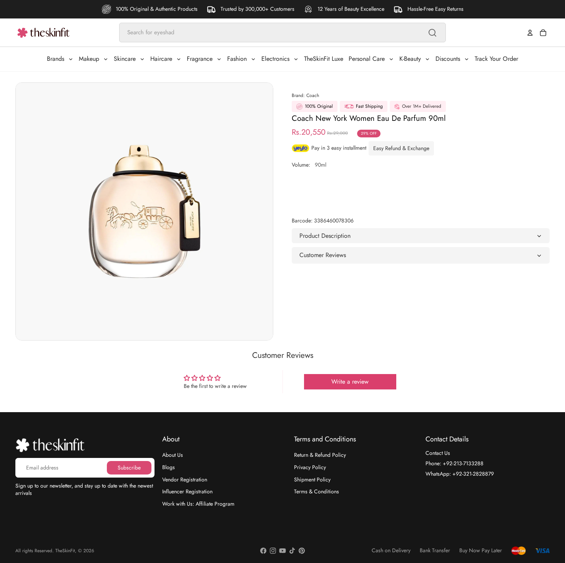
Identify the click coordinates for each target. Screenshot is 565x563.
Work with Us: (198, 503)
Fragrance (200, 58)
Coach (312, 95)
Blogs (168, 467)
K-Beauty (410, 58)
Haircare (161, 58)
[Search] (432, 32)
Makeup (89, 58)
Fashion (237, 58)
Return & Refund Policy (320, 455)
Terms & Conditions (316, 491)
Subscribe (129, 467)
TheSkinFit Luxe (323, 58)
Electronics (275, 58)
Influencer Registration (187, 491)
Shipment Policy (312, 479)
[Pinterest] (302, 550)
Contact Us (437, 453)
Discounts (447, 58)
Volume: (309, 165)
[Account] (530, 32)
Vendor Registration (184, 479)
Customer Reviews (322, 255)
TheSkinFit (65, 550)
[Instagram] (273, 550)
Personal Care (367, 58)
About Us (172, 455)
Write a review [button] (350, 381)
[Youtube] (282, 550)
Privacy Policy (310, 467)
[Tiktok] (292, 550)
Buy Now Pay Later (480, 550)
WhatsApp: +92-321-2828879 (459, 473)
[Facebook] (263, 550)
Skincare (125, 58)
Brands (55, 58)
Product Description (325, 235)
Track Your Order (496, 58)
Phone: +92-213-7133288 (454, 463)
